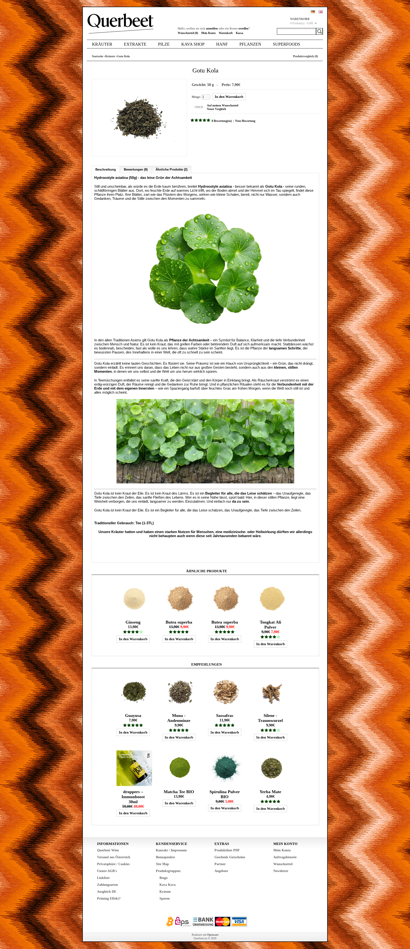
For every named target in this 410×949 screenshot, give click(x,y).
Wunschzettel (283, 864)
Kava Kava (167, 885)
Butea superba (179, 622)
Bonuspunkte (165, 857)
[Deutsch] (313, 12)
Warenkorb (226, 33)
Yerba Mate (270, 791)
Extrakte (135, 44)
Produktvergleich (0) (305, 56)
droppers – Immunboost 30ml (133, 796)
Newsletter (280, 871)
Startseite (97, 56)
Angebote (221, 871)
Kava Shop (193, 44)
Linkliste (103, 878)
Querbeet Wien (108, 850)
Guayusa (133, 715)
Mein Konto (208, 33)
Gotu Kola (123, 56)
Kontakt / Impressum (171, 850)
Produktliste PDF (227, 850)
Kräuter (102, 44)
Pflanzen (250, 44)
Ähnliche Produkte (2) (171, 169)
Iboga (163, 878)
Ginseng (133, 622)
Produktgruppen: (168, 871)
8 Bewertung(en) (222, 121)
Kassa (239, 33)
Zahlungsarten (107, 885)
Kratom (165, 891)
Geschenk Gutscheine (229, 857)
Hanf (222, 44)
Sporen (164, 898)
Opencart (213, 934)
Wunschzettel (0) (188, 33)
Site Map (162, 864)
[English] (320, 12)
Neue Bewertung (245, 121)
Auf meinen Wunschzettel (222, 105)
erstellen (243, 28)
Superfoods (286, 44)
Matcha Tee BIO (179, 791)
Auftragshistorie (285, 857)
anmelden (212, 28)
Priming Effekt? (109, 898)
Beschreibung (105, 169)
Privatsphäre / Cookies (113, 864)
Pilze (164, 44)
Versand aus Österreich (113, 857)
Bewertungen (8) (136, 169)
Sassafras (224, 715)
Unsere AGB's (107, 871)
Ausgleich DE (106, 891)
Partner (220, 864)
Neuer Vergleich (216, 109)
